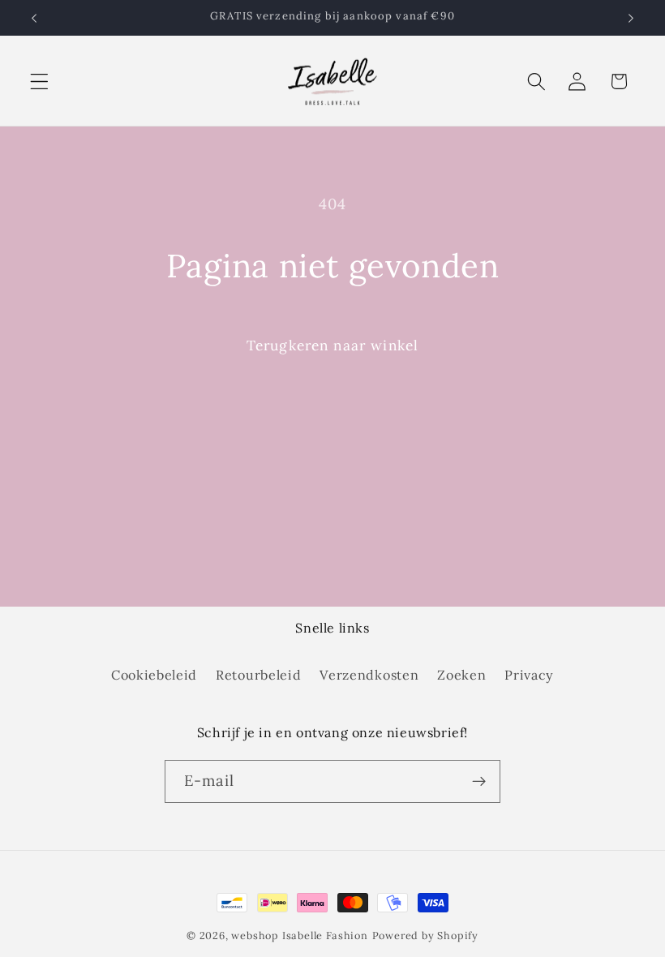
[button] (39, 81)
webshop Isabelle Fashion (299, 935)
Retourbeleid (258, 675)
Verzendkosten (369, 675)
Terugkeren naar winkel (332, 345)
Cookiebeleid (154, 675)
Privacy (529, 675)
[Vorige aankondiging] (34, 18)
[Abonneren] (479, 782)
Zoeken (461, 675)
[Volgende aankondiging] (631, 18)
